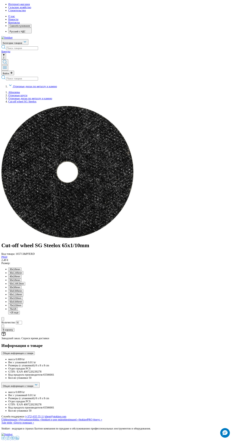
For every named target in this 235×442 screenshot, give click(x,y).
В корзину (8, 330)
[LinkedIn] (17, 439)
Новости (13, 19)
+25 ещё (14, 312)
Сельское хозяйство (19, 7)
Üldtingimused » (10, 419)
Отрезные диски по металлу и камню (35, 86)
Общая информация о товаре (18, 353)
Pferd (4, 256)
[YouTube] (13, 439)
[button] (225, 433)
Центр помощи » (24, 422)
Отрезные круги (17, 95)
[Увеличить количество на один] (2, 326)
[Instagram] (3, 439)
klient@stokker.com (55, 416)
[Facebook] (8, 439)
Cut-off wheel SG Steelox (22, 101)
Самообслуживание (20, 26)
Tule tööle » (7, 422)
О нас (11, 16)
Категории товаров (13, 43)
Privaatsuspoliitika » (30, 419)
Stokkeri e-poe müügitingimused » (60, 419)
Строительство (17, 10)
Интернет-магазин (19, 4)
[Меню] (4, 68)
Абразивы (14, 92)
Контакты (14, 22)
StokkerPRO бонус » (90, 419)
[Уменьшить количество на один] (2, 319)
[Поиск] (4, 62)
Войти (6, 73)
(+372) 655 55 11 (34, 416)
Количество (8, 322)
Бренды (5, 51)
